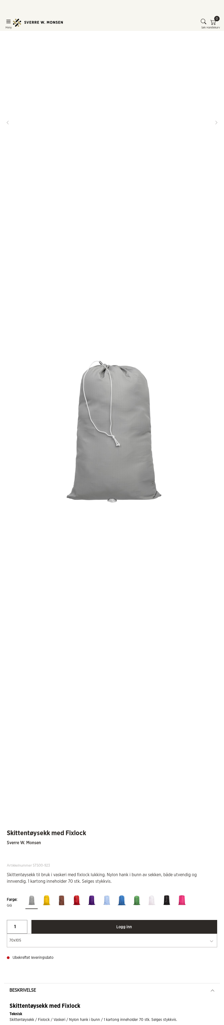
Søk (203, 27)
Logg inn (124, 927)
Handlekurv (213, 24)
